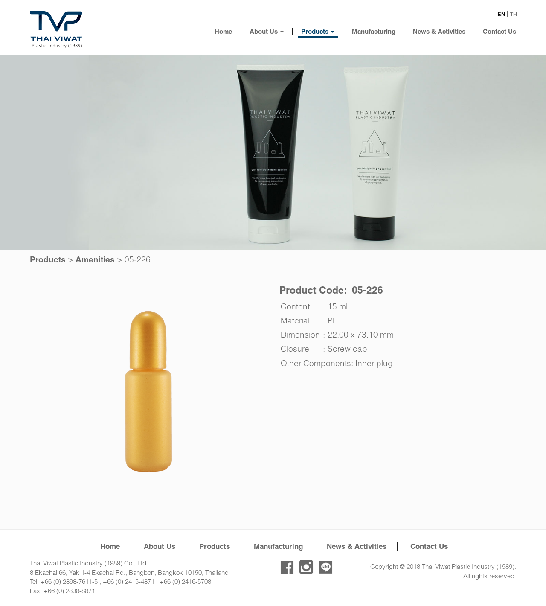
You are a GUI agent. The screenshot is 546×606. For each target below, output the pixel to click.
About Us (264, 31)
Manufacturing (373, 31)
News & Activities (439, 31)
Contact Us (499, 31)
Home (223, 31)
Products (315, 31)
